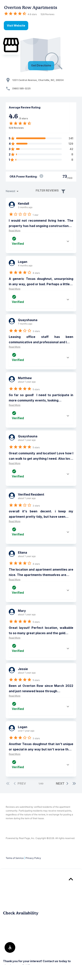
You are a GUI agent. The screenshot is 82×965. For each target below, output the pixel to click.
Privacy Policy (33, 858)
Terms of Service (15, 858)
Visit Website (16, 25)
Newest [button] (10, 191)
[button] (63, 191)
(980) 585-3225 (21, 88)
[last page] (74, 783)
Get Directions (41, 65)
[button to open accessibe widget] (10, 947)
